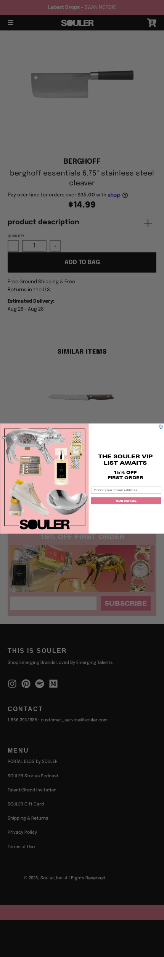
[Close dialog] (161, 427)
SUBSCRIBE (126, 500)
